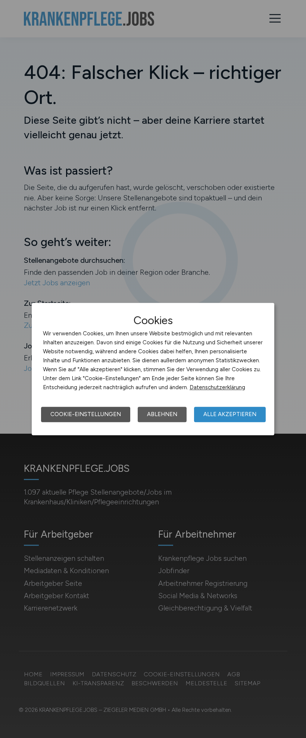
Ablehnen (162, 414)
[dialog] (153, 369)
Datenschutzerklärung (217, 387)
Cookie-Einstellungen (85, 414)
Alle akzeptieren (229, 414)
